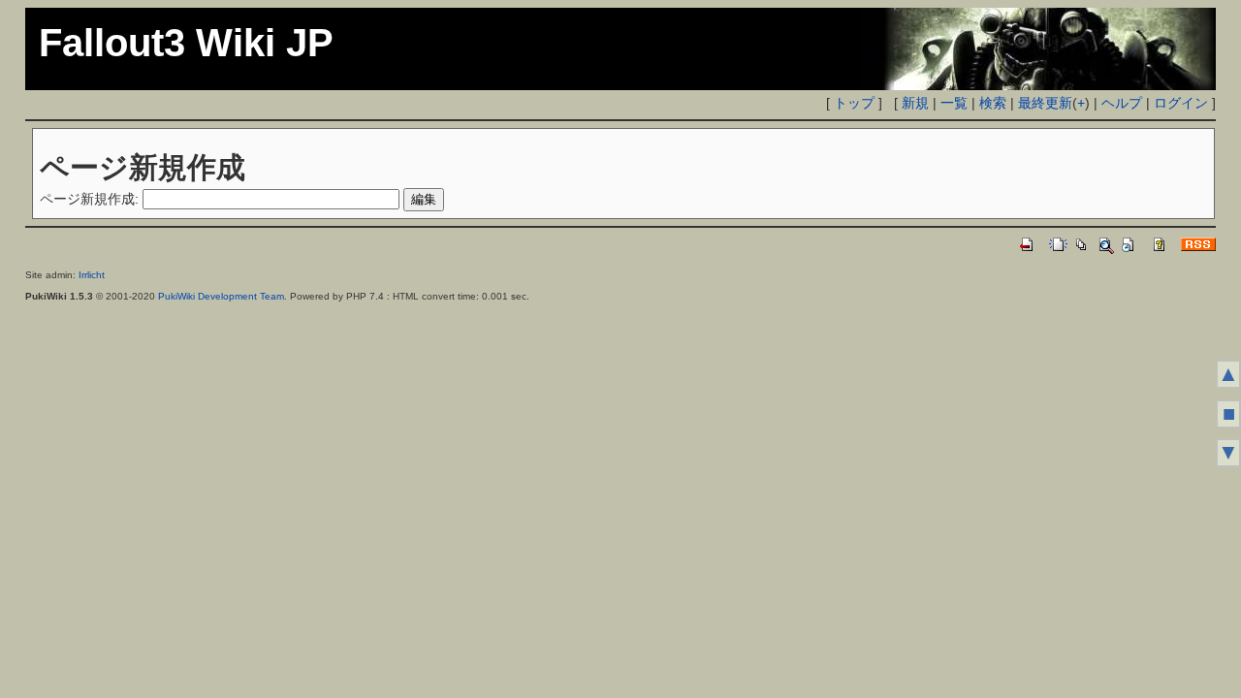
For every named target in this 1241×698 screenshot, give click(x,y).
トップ (854, 103)
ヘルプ (1121, 103)
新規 (915, 103)
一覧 (954, 103)
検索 (992, 103)
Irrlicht (92, 275)
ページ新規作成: (89, 198)
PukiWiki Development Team (221, 296)
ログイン (1181, 103)
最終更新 (1045, 103)
